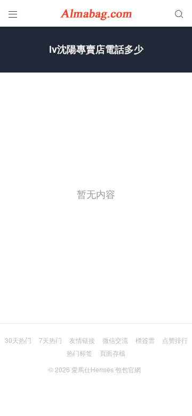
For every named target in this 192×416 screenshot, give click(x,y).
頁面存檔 (112, 352)
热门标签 (79, 352)
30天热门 (18, 340)
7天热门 (50, 340)
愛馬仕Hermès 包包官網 (106, 369)
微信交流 (115, 340)
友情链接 (82, 340)
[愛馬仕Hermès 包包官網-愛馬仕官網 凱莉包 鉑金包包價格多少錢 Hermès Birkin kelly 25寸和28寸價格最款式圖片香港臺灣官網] (96, 13)
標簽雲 (145, 340)
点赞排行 (175, 340)
